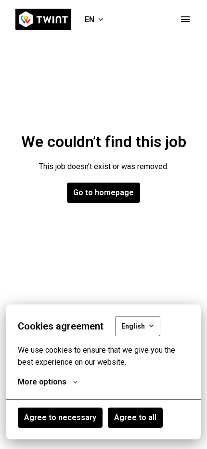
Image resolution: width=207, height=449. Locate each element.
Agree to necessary (60, 417)
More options (42, 381)
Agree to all (135, 417)
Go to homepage (103, 192)
